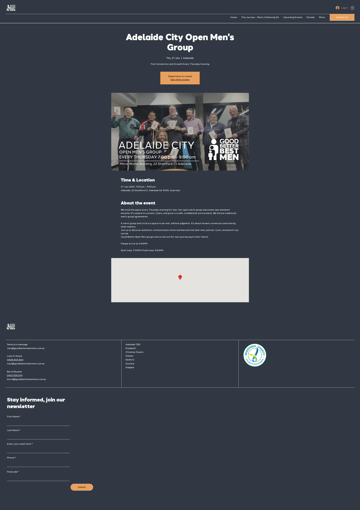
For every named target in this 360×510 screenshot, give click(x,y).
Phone (10, 458)
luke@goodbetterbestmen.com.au (25, 363)
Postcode (12, 472)
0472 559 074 (14, 375)
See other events (180, 79)
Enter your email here (19, 444)
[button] (352, 8)
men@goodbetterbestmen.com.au (25, 348)
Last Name (13, 430)
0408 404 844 (15, 359)
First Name (13, 416)
